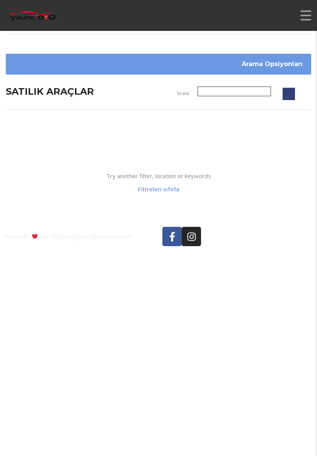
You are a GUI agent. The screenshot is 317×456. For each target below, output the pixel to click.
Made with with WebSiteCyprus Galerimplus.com (68, 236)
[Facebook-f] (172, 236)
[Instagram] (191, 236)
